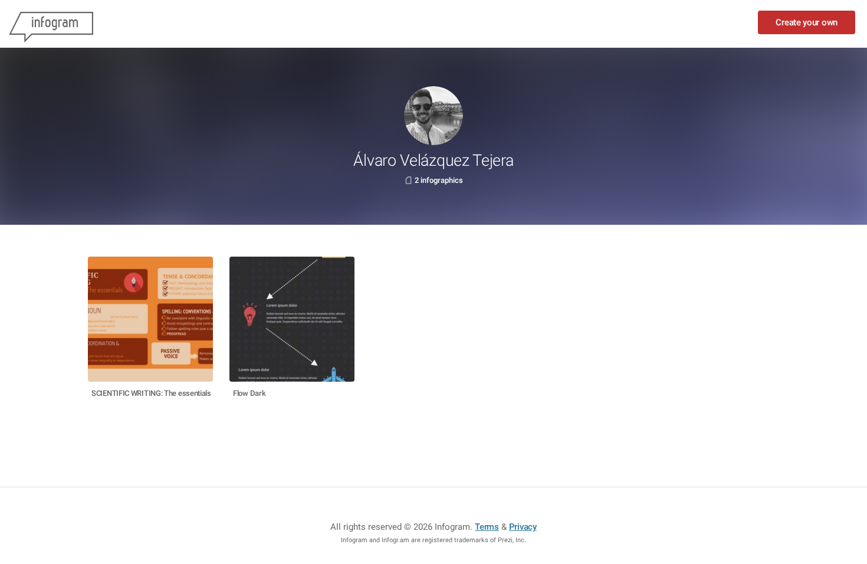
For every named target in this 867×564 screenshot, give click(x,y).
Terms (487, 527)
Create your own (807, 22)
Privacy (523, 527)
